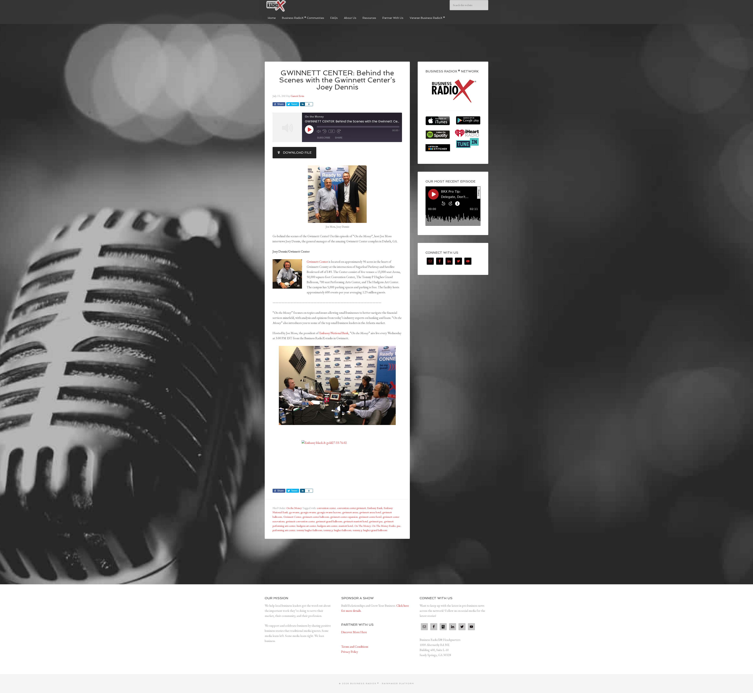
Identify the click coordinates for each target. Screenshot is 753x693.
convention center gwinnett (351, 508)
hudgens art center (306, 526)
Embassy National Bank (333, 333)
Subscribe (323, 137)
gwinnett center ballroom (316, 517)
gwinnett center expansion (344, 517)
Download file (297, 152)
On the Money (294, 508)
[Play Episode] (309, 129)
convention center (326, 508)
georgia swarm (308, 512)
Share (338, 137)
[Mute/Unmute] (319, 131)
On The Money (362, 526)
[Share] (302, 104)
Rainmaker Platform (398, 683)
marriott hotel (346, 526)
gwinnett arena (350, 512)
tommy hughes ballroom (309, 530)
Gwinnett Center (317, 262)
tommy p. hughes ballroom (337, 530)
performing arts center (284, 530)
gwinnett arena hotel (370, 512)
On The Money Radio (384, 526)
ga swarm (294, 512)
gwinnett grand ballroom (329, 521)
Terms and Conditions (354, 647)
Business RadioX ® (294, 6)
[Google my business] (443, 626)
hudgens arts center (327, 526)
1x (331, 131)
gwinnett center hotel (370, 517)
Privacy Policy (349, 652)
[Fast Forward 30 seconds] (339, 131)
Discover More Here (354, 632)
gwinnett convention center (300, 521)
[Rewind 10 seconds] (324, 131)
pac (398, 526)
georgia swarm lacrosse (329, 512)
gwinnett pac (376, 521)
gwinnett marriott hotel (356, 521)
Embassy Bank (374, 508)
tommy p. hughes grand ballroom (370, 530)
